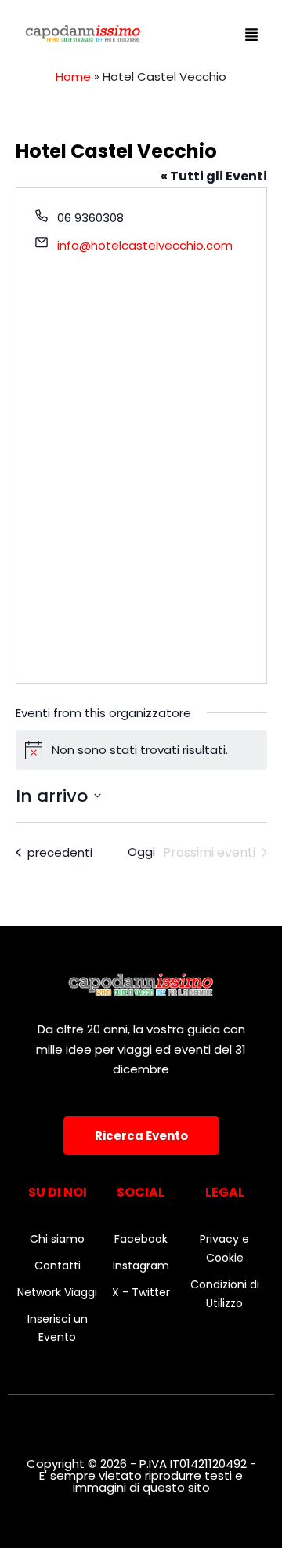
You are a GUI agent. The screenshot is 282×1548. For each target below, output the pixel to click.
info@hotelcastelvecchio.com (145, 245)
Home (73, 76)
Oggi (141, 851)
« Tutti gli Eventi (214, 176)
